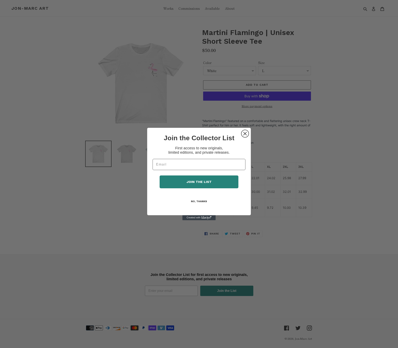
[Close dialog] (245, 133)
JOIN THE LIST (199, 182)
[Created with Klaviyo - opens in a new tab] (199, 217)
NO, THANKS (199, 201)
